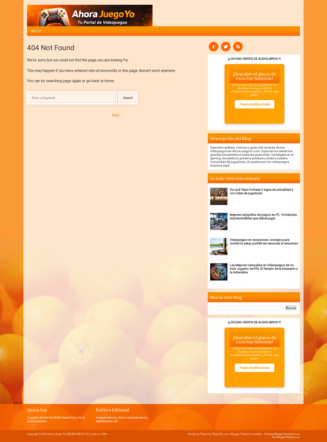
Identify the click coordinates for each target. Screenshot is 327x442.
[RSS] (238, 50)
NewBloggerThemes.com (286, 437)
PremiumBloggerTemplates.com (282, 433)
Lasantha (257, 433)
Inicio (36, 31)
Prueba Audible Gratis (255, 104)
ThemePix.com (220, 433)
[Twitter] (225, 50)
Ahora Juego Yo (57, 433)
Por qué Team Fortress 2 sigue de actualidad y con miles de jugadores (261, 191)
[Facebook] (213, 50)
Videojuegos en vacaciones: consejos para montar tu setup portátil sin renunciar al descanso (264, 241)
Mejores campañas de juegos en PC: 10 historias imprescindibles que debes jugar (263, 216)
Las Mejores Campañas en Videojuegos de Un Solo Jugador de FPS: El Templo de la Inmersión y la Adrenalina (264, 268)
